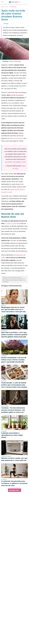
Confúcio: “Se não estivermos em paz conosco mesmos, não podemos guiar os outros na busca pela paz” (13, 410)
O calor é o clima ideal (12, 223)
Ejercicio (4, 479)
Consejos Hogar (6, 456)
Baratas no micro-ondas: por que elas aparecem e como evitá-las (14, 459)
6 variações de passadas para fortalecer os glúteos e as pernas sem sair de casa (14, 483)
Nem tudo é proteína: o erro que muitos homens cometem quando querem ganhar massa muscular (14, 334)
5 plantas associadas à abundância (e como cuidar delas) (12, 435)
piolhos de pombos (16, 138)
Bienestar (4, 330)
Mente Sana (4, 406)
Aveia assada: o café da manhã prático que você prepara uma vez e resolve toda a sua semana (14, 385)
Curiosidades (13, 6)
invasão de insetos (16, 95)
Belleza (3, 305)
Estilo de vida (4, 6)
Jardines (3, 355)
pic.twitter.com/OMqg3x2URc (15, 162)
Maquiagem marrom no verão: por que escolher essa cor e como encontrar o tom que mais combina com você (13, 309)
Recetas (3, 381)
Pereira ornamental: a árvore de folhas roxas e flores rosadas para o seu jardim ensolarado (13, 360)
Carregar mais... (14, 490)
